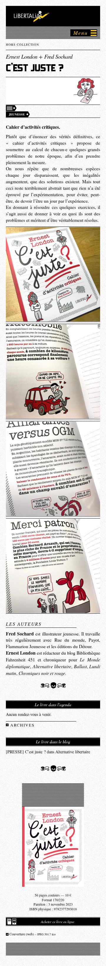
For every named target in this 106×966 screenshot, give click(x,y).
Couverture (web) (32, 934)
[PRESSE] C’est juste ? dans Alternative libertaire (48, 751)
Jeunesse (17, 114)
